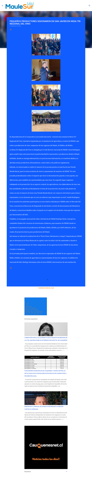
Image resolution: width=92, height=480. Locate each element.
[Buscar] (89, 5)
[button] (11, 29)
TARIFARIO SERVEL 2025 (46, 288)
